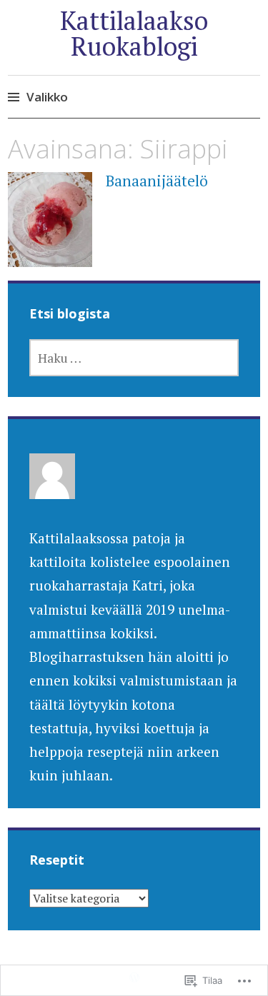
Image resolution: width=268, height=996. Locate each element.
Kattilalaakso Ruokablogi (134, 33)
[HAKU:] (134, 357)
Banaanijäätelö (157, 181)
